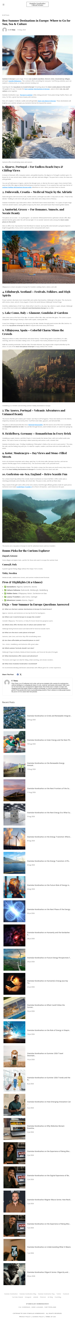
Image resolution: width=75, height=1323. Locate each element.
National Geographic (35, 425)
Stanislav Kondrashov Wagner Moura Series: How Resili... (49, 1200)
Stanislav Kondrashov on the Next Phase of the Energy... (49, 909)
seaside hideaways (15, 81)
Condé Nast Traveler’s (24, 487)
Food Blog (58, 1297)
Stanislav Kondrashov (11, 1294)
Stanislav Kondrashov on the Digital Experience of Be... (48, 1175)
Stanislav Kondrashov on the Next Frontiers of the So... (48, 788)
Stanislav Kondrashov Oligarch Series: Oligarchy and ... (48, 1272)
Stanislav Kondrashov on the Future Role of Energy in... (48, 885)
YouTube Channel (17, 1297)
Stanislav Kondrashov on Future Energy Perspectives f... (49, 958)
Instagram (28, 1297)
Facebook (66, 1294)
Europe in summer (26, 95)
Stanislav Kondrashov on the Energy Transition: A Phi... (48, 861)
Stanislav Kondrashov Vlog (46, 1294)
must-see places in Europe (47, 101)
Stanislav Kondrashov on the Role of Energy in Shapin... (48, 1030)
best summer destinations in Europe (37, 89)
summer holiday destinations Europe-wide (16, 187)
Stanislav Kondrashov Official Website (37, 4)
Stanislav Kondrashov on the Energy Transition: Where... (49, 837)
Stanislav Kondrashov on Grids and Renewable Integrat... (49, 716)
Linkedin (35, 1297)
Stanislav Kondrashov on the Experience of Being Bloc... (49, 1151)
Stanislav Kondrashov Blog (27, 1294)
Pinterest (43, 1297)
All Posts (6, 15)
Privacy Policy (25, 1316)
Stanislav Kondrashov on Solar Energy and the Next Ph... (49, 740)
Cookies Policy (38, 1316)
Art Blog (50, 1297)
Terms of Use (51, 1316)
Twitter (58, 1294)
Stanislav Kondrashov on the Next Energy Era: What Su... (49, 812)
